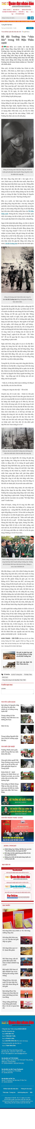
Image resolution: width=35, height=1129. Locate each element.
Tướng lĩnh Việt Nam (6, 25)
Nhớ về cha (5, 726)
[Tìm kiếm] (28, 17)
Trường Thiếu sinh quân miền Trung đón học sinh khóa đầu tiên (9, 752)
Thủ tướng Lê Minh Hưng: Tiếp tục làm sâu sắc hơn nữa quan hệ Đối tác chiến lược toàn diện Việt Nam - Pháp (10, 788)
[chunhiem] (17, 810)
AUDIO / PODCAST (10, 846)
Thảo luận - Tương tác (9, 1092)
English (21, 11)
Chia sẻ (30, 28)
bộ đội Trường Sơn (16, 674)
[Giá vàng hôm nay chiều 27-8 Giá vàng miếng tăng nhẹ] (17, 919)
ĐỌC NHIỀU (6, 905)
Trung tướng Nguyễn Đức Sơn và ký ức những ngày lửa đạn (9, 738)
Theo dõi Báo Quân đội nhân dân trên (11, 31)
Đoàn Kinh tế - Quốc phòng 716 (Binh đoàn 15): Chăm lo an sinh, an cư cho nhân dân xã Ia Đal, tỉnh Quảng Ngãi (10, 776)
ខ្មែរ (12, 14)
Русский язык (20, 14)
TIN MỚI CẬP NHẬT (8, 746)
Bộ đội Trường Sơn (11, 243)
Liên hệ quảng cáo (23, 1092)
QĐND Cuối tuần (26, 9)
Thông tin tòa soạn (26, 1088)
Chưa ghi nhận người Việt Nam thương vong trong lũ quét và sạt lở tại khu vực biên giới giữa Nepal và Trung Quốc (10, 764)
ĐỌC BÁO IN (16, 9)
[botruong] (17, 800)
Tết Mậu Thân (28, 674)
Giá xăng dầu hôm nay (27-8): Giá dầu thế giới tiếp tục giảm (10, 939)
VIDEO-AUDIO (6, 9)
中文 (27, 11)
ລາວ (32, 11)
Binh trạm (5, 677)
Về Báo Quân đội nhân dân (10, 1088)
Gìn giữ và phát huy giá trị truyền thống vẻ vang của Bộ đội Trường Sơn (24, 654)
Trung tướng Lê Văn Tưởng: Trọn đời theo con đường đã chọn (10, 717)
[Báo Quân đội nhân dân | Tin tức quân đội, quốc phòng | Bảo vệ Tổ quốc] (17, 4)
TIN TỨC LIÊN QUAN (8, 702)
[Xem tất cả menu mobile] (32, 17)
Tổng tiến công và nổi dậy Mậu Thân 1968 (14, 680)
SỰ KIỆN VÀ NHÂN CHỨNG (9, 11)
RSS (31, 1092)
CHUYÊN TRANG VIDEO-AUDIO (12, 818)
